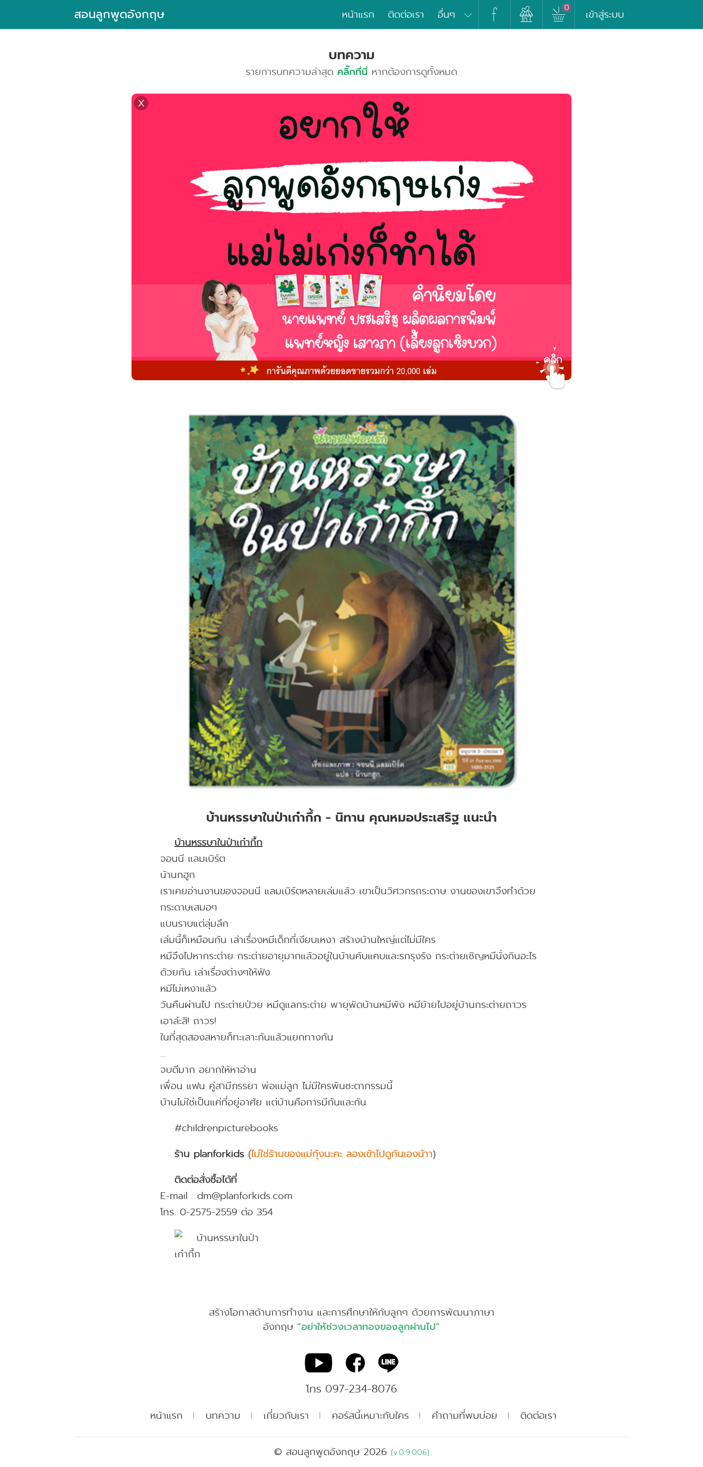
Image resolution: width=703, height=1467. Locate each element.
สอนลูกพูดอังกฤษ (119, 14)
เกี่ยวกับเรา (286, 1415)
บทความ (223, 1415)
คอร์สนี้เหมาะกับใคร (370, 1415)
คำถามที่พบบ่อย (464, 1415)
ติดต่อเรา (406, 14)
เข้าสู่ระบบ (605, 14)
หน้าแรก (358, 14)
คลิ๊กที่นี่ (352, 72)
